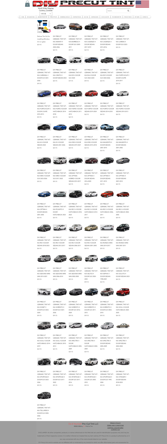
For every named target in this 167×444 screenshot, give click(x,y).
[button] (27, 4)
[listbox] (46, 13)
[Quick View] (44, 26)
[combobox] (118, 11)
